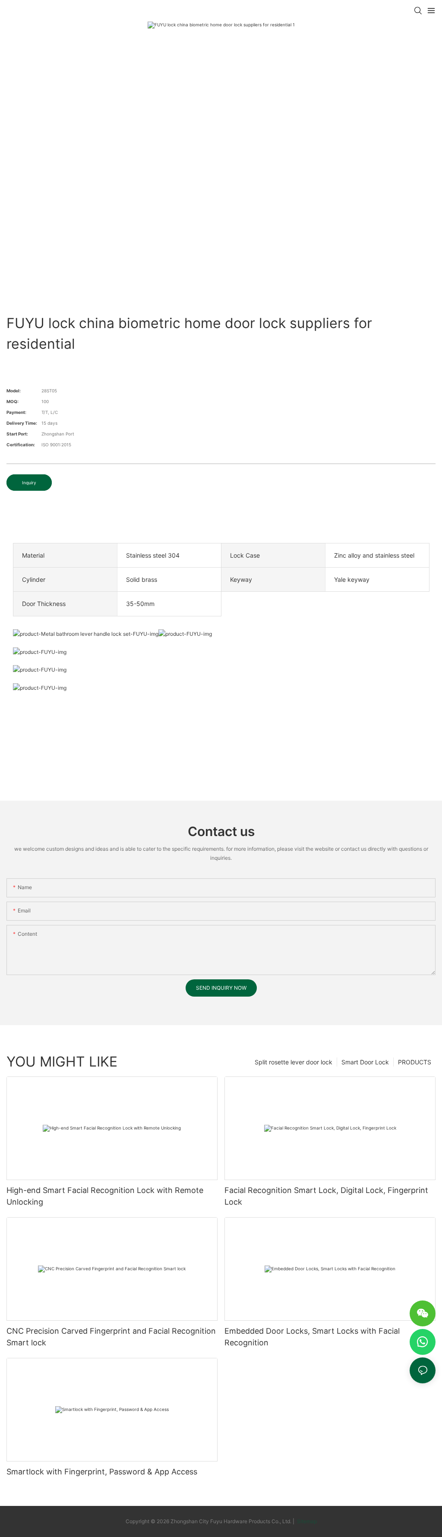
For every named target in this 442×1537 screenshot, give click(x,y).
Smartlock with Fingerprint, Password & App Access (101, 1471)
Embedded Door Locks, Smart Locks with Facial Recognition (312, 1336)
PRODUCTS (414, 1062)
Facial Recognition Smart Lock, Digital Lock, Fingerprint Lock (326, 1196)
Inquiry (29, 482)
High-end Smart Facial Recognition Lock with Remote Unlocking (104, 1196)
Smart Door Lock (365, 1062)
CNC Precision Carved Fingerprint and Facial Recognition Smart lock (111, 1336)
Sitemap (306, 1521)
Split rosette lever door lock (293, 1062)
